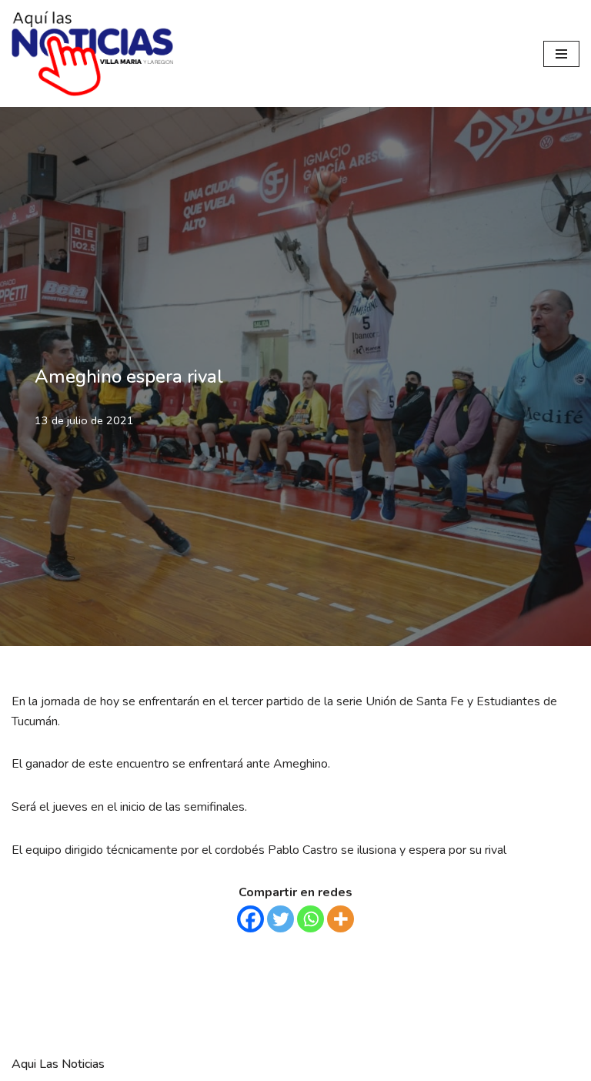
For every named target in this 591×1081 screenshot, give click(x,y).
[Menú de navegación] (561, 54)
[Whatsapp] (310, 918)
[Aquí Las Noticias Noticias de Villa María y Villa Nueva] (92, 53)
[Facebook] (250, 918)
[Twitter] (280, 918)
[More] (340, 918)
